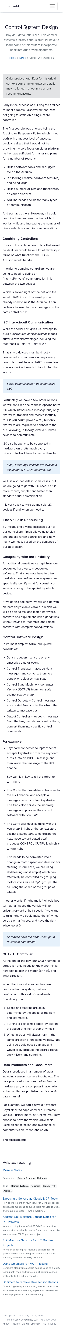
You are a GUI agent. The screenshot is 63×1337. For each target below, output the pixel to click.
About (6, 1323)
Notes (22, 58)
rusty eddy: (13, 6)
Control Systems (26, 1178)
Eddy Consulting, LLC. (26, 1319)
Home (12, 58)
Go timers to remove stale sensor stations (30, 1282)
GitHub (25, 1323)
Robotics (42, 1178)
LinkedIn (35, 1323)
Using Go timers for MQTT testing (25, 1263)
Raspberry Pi (49, 1186)
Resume (15, 1323)
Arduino (8, 1191)
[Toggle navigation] (52, 6)
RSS (44, 1323)
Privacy (52, 1323)
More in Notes (12, 1170)
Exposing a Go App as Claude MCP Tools (30, 1198)
